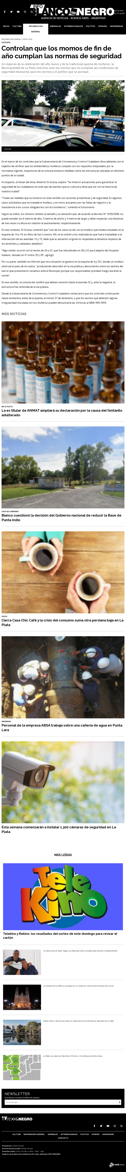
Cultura (17, 26)
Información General (36, 29)
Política (90, 26)
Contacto (63, 1138)
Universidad (116, 26)
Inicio (6, 26)
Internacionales (73, 26)
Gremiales (55, 26)
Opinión (102, 26)
